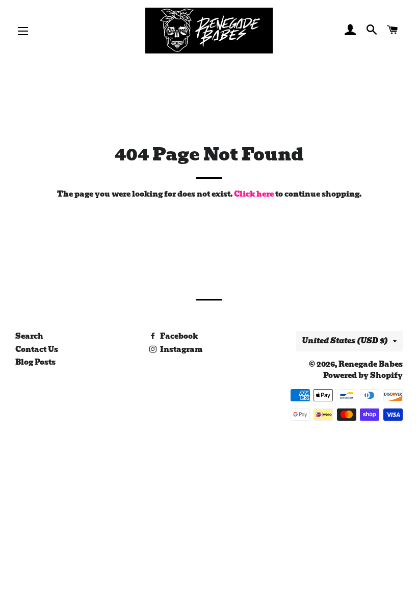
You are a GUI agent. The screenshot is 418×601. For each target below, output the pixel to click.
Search (29, 336)
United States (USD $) (345, 340)
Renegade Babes (370, 364)
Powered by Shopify (363, 375)
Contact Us (36, 349)
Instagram (180, 349)
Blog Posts (35, 362)
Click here (254, 194)
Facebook (178, 336)
